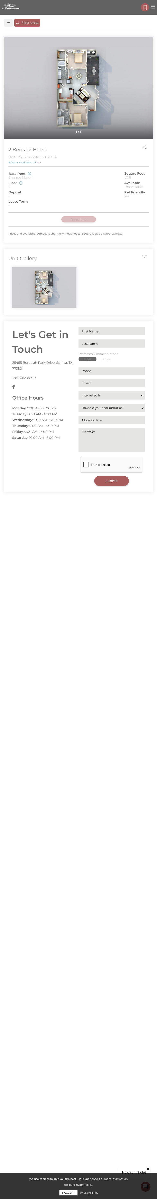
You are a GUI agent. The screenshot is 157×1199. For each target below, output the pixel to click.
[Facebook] (13, 387)
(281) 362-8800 (24, 378)
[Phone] (145, 7)
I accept (68, 1192)
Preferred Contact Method (98, 354)
